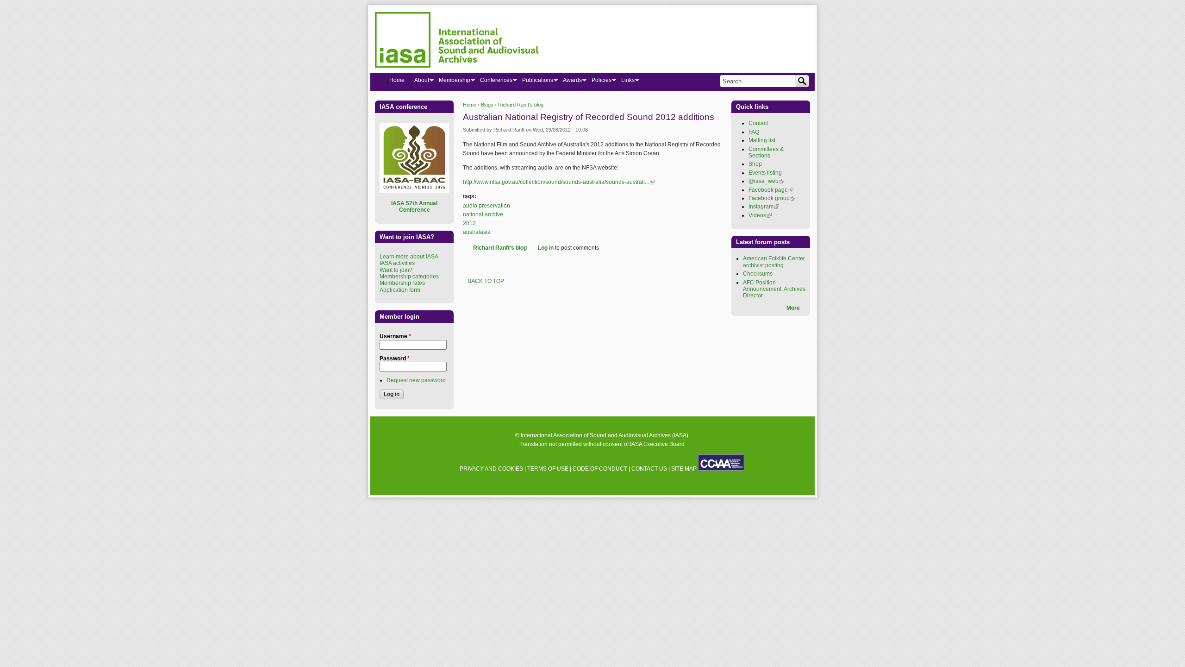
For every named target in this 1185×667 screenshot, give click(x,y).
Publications (535, 82)
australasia (477, 232)
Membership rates (402, 283)
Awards (570, 82)
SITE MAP (684, 469)
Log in (546, 248)
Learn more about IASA (409, 256)
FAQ (753, 132)
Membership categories (409, 276)
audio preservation (486, 205)
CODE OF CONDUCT (600, 469)
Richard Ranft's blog (520, 104)
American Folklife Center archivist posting (774, 261)
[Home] (457, 41)
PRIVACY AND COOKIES (491, 469)
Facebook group (771, 198)
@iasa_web (766, 181)
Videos (760, 215)
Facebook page (770, 190)
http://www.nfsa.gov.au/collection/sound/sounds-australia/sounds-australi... (559, 182)
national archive (483, 214)
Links (625, 82)
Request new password (416, 380)
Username (395, 336)
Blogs (487, 104)
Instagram (763, 206)
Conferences (493, 82)
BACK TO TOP (486, 281)
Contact (758, 123)
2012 (469, 223)
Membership (452, 82)
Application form (400, 290)
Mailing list (761, 140)
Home (469, 104)
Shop (755, 164)
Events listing (765, 173)
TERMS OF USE (547, 469)
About (419, 82)
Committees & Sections (766, 152)
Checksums (758, 274)
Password (395, 358)
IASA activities (397, 263)
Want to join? (396, 270)
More (793, 308)
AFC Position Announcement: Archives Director (774, 289)
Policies (598, 82)
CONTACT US (649, 469)
